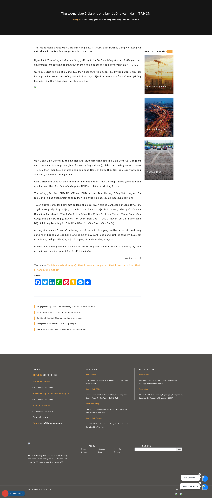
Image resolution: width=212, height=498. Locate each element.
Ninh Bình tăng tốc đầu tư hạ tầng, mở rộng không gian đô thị (58, 312)
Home (83, 449)
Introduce (101, 449)
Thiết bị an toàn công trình (92, 265)
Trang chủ (77, 20)
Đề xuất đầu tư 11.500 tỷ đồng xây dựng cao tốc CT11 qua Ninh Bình (61, 329)
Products (117, 449)
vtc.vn (136, 258)
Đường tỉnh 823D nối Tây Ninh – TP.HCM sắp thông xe (56, 324)
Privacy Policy (45, 489)
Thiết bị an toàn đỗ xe (121, 265)
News (100, 452)
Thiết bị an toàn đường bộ (61, 265)
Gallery (84, 452)
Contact (117, 452)
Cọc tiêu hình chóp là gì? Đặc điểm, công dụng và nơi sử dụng (59, 318)
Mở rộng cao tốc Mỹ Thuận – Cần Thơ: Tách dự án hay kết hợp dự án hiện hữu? (66, 307)
